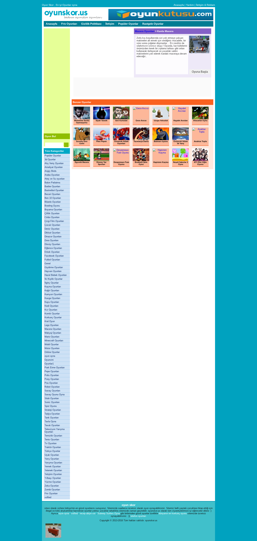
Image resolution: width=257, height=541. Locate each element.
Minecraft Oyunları (54, 340)
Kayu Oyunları (52, 302)
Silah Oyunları (52, 398)
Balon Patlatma (52, 182)
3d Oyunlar (50, 159)
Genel (48, 263)
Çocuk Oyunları (52, 225)
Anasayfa (179, 5)
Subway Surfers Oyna (109, 513)
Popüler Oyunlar (128, 23)
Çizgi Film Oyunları (54, 221)
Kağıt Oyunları (52, 290)
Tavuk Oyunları (52, 425)
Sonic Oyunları (52, 402)
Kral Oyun (50, 321)
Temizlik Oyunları (53, 435)
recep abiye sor (87, 513)
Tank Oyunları (52, 417)
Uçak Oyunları (52, 455)
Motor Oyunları (52, 348)
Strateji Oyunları (53, 410)
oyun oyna (50, 356)
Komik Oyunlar (52, 313)
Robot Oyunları (52, 386)
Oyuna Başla (200, 71)
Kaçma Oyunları (53, 286)
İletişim (109, 23)
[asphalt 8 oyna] (53, 538)
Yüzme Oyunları (53, 482)
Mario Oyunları (52, 336)
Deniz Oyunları (52, 229)
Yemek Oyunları (53, 466)
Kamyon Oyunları (53, 294)
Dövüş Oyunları (52, 244)
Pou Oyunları (51, 383)
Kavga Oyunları (52, 298)
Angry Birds (50, 171)
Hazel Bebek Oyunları (56, 275)
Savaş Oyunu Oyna (55, 394)
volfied (48, 497)
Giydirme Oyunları (54, 267)
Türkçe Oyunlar (52, 451)
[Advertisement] (57, 80)
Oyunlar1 (49, 363)
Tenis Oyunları (52, 439)
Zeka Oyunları (52, 485)
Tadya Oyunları (52, 413)
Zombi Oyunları (52, 489)
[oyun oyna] (160, 19)
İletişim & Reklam (205, 5)
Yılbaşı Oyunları (53, 478)
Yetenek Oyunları (53, 470)
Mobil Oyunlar (52, 344)
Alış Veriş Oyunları (54, 163)
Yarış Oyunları (52, 458)
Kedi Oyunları (51, 306)
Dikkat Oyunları (52, 232)
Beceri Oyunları (52, 194)
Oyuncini (49, 360)
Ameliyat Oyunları (54, 167)
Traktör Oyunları (53, 447)
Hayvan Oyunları (53, 271)
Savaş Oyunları (52, 390)
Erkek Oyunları (52, 252)
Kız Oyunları (51, 309)
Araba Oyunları (52, 175)
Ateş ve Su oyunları (55, 178)
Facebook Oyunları (54, 255)
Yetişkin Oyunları (53, 474)
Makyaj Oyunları (53, 333)
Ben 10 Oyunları (53, 198)
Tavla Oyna (50, 421)
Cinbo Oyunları (52, 217)
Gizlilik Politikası (91, 23)
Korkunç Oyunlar (53, 317)
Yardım (190, 5)
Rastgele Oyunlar (152, 23)
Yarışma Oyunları (53, 462)
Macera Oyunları (53, 329)
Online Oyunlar (52, 352)
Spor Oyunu (51, 406)
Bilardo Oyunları (53, 202)
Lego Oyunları (52, 325)
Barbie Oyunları (52, 186)
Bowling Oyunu (52, 205)
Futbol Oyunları (52, 259)
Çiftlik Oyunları (52, 213)
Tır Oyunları (51, 443)
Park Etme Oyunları (55, 367)
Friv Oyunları (69, 23)
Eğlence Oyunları (53, 248)
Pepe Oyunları (52, 371)
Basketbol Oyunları (54, 190)
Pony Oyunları (52, 379)
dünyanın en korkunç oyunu (173, 513)
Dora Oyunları (52, 240)
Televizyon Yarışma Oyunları (55, 430)
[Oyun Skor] (73, 18)
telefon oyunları (138, 516)
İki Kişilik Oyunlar (53, 279)
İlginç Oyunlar (52, 282)
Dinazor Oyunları (53, 236)
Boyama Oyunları (53, 209)
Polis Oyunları (52, 375)
